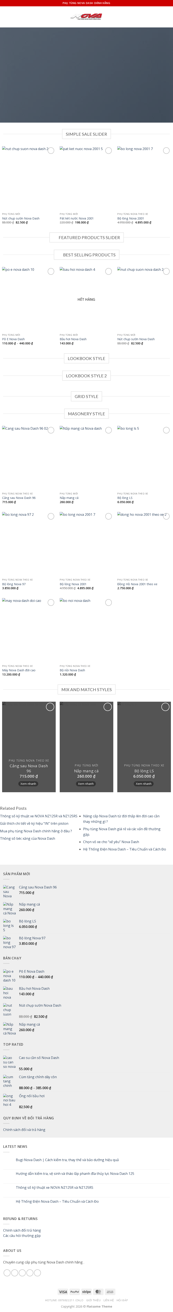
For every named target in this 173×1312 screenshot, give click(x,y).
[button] (5, 17)
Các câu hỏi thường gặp (22, 1235)
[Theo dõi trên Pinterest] (37, 1272)
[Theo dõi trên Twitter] (22, 1272)
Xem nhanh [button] (28, 783)
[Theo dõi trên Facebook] (7, 1272)
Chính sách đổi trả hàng (22, 1230)
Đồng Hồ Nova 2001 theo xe (137, 584)
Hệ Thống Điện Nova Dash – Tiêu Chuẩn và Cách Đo (57, 1202)
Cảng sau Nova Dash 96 (18, 498)
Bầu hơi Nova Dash (73, 339)
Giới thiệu (93, 1300)
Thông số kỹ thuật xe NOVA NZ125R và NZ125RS (54, 1188)
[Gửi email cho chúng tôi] (29, 1272)
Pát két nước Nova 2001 (77, 218)
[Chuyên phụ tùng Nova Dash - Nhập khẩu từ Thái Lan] (86, 16)
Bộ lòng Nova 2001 (130, 218)
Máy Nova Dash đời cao (18, 670)
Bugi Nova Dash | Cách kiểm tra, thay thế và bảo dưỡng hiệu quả (67, 1160)
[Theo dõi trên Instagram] (14, 1272)
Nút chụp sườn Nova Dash (20, 218)
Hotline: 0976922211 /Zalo (64, 1300)
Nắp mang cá (69, 498)
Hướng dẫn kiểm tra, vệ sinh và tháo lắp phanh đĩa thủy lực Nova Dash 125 (75, 1174)
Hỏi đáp (122, 1300)
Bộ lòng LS (124, 498)
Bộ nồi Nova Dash (72, 670)
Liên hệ (109, 1300)
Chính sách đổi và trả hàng (24, 1129)
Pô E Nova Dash (13, 339)
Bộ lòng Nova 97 (14, 584)
